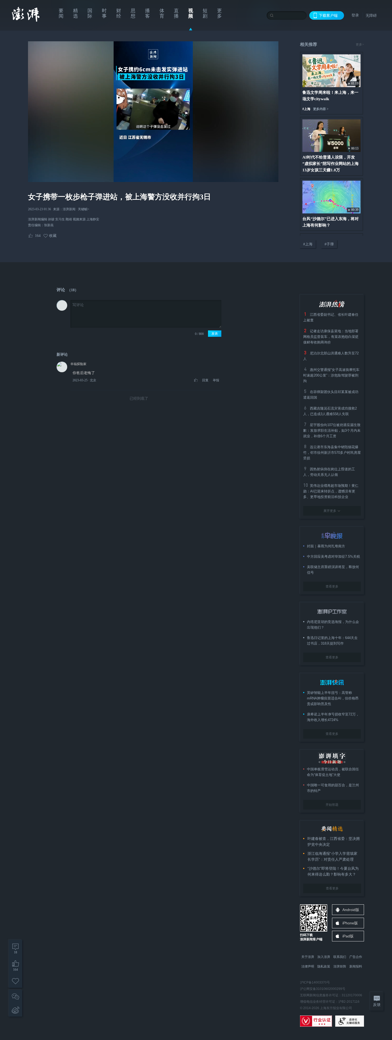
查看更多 (332, 586)
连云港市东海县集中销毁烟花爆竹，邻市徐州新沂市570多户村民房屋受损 (332, 452)
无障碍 (371, 15)
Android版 (350, 910)
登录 (355, 15)
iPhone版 (350, 923)
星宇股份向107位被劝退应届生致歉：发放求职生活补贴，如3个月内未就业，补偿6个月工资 (332, 430)
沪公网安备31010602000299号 (322, 989)
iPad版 (348, 936)
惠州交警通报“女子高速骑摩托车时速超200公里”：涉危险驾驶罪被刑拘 (331, 375)
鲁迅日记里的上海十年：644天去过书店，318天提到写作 (332, 640)
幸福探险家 (78, 364)
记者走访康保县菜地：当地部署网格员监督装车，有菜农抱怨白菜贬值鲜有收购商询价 (331, 336)
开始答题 (332, 805)
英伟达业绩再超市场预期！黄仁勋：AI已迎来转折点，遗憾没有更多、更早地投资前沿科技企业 (330, 491)
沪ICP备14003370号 (315, 982)
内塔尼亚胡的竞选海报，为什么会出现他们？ (333, 624)
